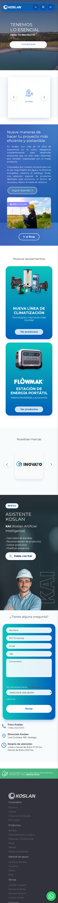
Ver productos (29, 331)
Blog (10, 885)
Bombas (12, 841)
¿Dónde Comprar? (17, 896)
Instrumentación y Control (21, 845)
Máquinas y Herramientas (21, 850)
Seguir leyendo (21, 190)
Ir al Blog (29, 236)
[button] (44, 97)
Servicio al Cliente (17, 900)
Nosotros (12, 818)
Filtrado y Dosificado (18, 862)
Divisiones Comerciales (19, 827)
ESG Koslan (14, 831)
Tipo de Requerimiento (22, 687)
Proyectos (13, 877)
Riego (11, 854)
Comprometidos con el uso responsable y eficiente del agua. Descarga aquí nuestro (31, 784)
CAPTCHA (10, 699)
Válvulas (12, 858)
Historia (12, 822)
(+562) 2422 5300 (16, 738)
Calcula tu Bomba (17, 873)
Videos (11, 881)
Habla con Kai (23, 556)
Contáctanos (28, 44)
